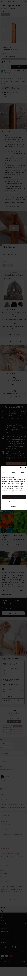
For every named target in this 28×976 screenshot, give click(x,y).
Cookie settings (13, 501)
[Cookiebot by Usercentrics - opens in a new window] (19, 468)
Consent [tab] (5, 472)
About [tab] (22, 472)
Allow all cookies (13, 497)
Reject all (13, 506)
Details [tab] (14, 472)
